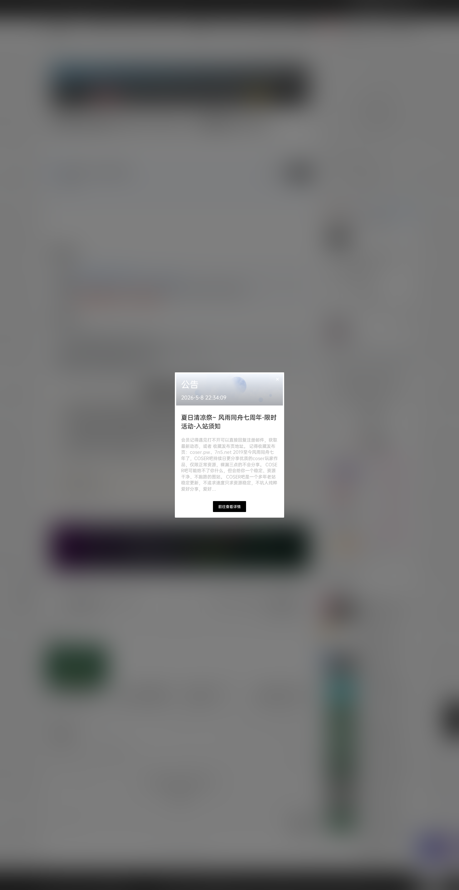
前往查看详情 (229, 506)
